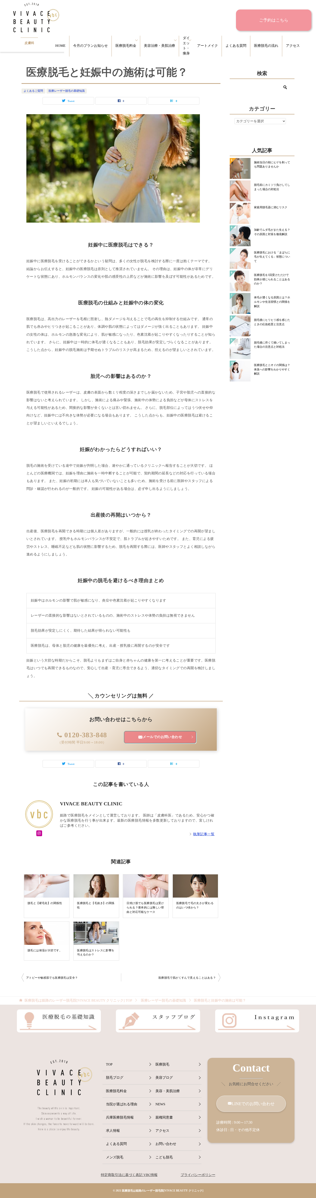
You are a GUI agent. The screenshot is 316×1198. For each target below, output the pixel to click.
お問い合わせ (165, 1144)
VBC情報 (150, 1175)
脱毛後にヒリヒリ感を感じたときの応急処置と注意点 (272, 322)
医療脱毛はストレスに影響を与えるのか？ (95, 952)
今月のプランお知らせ (90, 45)
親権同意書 (164, 1117)
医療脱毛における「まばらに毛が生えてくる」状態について (272, 257)
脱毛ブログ (114, 1077)
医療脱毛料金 (125, 45)
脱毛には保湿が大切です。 (45, 950)
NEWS (160, 1104)
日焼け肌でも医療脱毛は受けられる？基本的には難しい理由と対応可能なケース (145, 907)
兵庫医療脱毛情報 (120, 1117)
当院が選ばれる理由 (121, 1104)
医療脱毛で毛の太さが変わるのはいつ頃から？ (195, 905)
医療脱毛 (162, 1064)
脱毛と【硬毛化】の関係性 (45, 903)
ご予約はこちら (273, 20)
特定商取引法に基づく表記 (122, 1175)
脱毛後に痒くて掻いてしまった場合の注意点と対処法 (272, 345)
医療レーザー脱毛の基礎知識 (67, 90)
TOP (78, 1000)
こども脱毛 (164, 1157)
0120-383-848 (85, 735)
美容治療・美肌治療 (159, 45)
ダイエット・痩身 (186, 45)
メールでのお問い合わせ (162, 737)
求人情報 (113, 1130)
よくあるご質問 (33, 90)
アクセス (293, 45)
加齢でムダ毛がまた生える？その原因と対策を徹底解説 (272, 232)
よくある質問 (236, 45)
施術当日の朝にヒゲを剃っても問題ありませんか (272, 164)
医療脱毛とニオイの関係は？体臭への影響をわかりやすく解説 (272, 369)
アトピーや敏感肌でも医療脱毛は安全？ (52, 977)
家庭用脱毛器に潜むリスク (270, 207)
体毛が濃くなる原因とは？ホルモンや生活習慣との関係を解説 (272, 302)
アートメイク (207, 45)
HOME (60, 45)
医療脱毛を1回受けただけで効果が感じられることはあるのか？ (272, 279)
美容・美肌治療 (167, 1091)
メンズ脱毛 (114, 1157)
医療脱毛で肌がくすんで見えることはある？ (187, 977)
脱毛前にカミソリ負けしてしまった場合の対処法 (272, 187)
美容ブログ (164, 1077)
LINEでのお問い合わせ (253, 1103)
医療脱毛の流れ (266, 45)
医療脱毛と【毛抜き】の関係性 (95, 905)
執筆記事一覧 (203, 834)
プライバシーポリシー (198, 1175)
